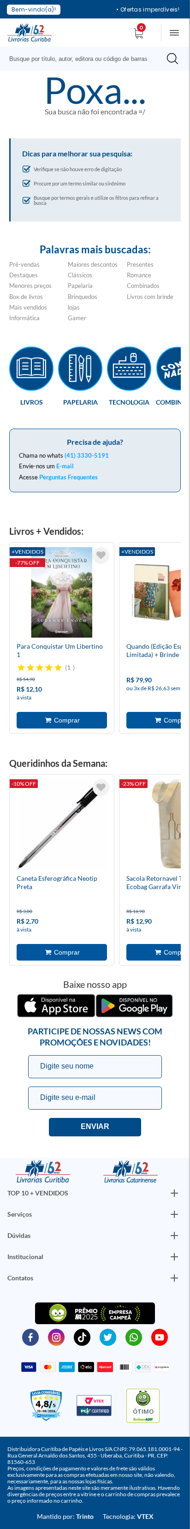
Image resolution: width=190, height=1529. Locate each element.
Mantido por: (65, 1516)
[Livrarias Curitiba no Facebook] (30, 1336)
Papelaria (80, 285)
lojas (74, 307)
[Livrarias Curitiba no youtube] (159, 1336)
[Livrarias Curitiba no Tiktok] (82, 1336)
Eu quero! (95, 1127)
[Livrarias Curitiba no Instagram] (56, 1336)
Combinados (143, 285)
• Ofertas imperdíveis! (147, 9)
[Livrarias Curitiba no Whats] (133, 1336)
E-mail (65, 466)
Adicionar (62, 720)
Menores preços (30, 285)
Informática (24, 318)
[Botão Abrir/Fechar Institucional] (174, 1193)
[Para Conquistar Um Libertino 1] (62, 594)
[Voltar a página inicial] (29, 32)
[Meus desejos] (101, 555)
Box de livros (26, 296)
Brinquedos (82, 296)
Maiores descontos (93, 264)
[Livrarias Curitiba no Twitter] (108, 1336)
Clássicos (80, 275)
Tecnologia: (128, 1516)
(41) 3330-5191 (87, 455)
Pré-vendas (24, 264)
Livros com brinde (150, 296)
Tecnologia (129, 402)
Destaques (23, 275)
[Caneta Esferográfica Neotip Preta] (62, 826)
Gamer (77, 318)
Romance (139, 275)
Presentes (140, 264)
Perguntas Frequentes (68, 477)
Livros (31, 402)
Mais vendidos (28, 307)
